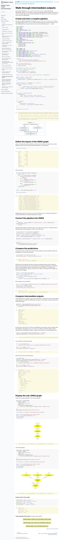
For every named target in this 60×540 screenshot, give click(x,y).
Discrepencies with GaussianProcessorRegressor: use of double (7, 62)
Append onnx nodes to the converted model (7, 36)
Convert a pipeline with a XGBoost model (6, 59)
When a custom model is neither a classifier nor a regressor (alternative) (6, 80)
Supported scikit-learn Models (6, 93)
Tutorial (2, 17)
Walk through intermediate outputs (7, 77)
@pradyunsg (25, 538)
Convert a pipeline (4, 89)
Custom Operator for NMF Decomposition (7, 51)
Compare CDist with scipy (7, 40)
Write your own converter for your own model (7, 87)
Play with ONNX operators (7, 67)
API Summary (3, 19)
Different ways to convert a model (7, 69)
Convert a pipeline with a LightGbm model (6, 43)
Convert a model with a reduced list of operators (6, 49)
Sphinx (20, 538)
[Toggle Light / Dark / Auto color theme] (56, 2)
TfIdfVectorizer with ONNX (7, 74)
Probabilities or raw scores (7, 31)
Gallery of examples (4, 20)
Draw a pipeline (5, 27)
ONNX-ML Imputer (29, 22)
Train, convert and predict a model (7, 34)
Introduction (3, 15)
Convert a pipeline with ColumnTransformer (6, 72)
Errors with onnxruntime (6, 65)
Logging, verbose (5, 29)
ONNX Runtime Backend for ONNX (7, 25)
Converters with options (5, 91)
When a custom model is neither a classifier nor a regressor (6, 83)
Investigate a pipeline (6, 38)
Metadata (4, 22)
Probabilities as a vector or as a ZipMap (7, 46)
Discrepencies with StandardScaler (5, 54)
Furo (29, 538)
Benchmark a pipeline (6, 56)
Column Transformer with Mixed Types (45, 21)
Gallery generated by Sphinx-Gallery (52, 528)
